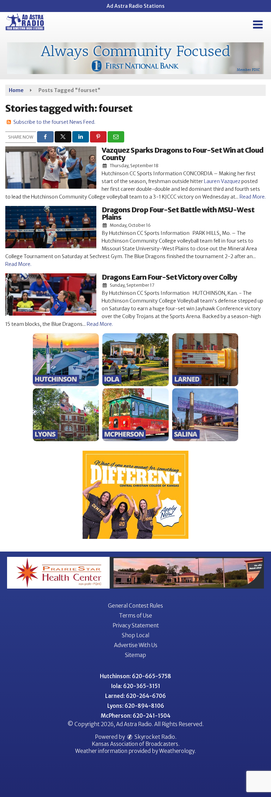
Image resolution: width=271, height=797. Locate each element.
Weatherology (176, 751)
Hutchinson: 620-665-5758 (135, 676)
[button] (258, 24)
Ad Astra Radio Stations (135, 6)
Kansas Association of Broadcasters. (136, 744)
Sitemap (135, 655)
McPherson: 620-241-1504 (135, 715)
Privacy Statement (136, 625)
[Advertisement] (135, 58)
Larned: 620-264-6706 (135, 696)
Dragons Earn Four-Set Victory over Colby (169, 277)
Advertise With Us (135, 645)
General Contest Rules (135, 605)
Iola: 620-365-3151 (135, 686)
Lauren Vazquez (222, 181)
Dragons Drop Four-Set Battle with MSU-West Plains (178, 213)
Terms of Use (135, 615)
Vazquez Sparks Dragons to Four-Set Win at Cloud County (183, 154)
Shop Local (135, 635)
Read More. (253, 197)
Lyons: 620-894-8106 (135, 705)
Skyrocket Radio (154, 737)
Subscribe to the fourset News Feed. (54, 122)
